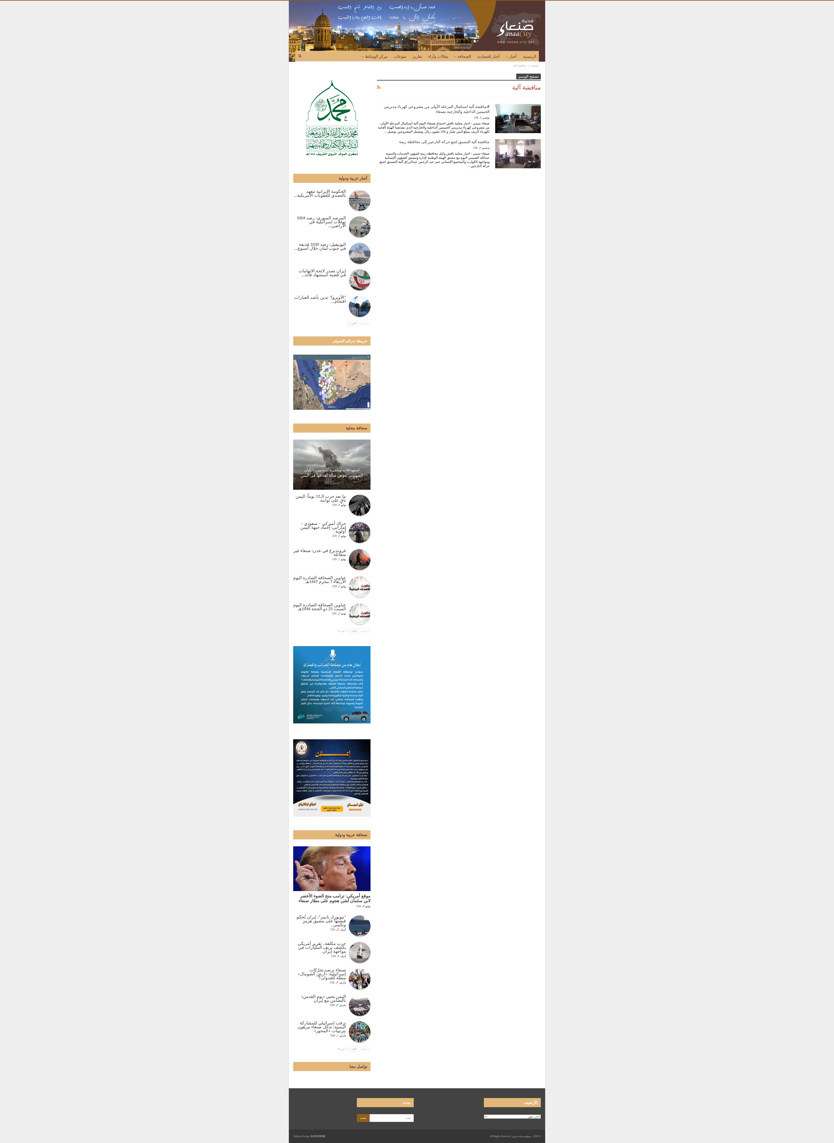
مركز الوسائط (376, 56)
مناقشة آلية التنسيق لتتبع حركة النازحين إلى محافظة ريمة (444, 141)
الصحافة (464, 56)
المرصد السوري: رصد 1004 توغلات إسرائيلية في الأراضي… (321, 222)
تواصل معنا (358, 1066)
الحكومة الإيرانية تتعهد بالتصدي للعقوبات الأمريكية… (320, 194)
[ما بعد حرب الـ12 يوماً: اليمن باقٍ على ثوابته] (360, 505)
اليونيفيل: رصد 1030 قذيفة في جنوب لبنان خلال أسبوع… (320, 247)
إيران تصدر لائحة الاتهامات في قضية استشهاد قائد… (322, 273)
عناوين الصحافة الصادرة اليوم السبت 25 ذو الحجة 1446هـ (319, 607)
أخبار (513, 56)
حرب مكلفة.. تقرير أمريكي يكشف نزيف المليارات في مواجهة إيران (322, 948)
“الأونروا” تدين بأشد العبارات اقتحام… (320, 300)
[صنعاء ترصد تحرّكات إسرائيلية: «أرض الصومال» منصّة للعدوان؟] (360, 979)
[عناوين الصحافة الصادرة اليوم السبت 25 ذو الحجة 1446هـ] (360, 614)
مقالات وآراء (438, 56)
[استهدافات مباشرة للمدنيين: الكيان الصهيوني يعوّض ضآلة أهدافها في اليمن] (332, 464)
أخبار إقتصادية (488, 56)
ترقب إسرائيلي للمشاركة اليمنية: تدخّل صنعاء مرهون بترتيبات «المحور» (322, 1027)
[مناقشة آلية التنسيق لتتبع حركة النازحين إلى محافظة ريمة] (518, 153)
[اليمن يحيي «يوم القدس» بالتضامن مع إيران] (360, 1006)
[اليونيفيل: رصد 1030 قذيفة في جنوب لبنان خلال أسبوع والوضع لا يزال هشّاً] (360, 254)
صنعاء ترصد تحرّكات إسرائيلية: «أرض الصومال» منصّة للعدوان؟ (322, 974)
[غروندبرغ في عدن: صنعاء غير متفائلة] (360, 560)
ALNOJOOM (317, 1136)
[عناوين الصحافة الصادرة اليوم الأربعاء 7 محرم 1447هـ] (360, 587)
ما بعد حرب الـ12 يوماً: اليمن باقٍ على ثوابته (321, 499)
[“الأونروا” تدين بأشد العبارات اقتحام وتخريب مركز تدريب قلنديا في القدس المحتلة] (360, 307)
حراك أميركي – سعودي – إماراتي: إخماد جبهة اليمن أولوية (323, 528)
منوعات (400, 56)
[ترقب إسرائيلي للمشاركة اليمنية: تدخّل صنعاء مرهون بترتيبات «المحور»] (360, 1032)
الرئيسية (529, 56)
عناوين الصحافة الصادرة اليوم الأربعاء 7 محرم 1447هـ (319, 580)
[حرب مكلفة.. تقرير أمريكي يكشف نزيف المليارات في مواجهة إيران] (360, 953)
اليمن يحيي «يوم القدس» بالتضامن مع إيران (323, 999)
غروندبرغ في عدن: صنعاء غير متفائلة (319, 553)
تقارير (417, 56)
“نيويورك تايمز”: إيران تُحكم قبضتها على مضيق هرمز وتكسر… (321, 921)
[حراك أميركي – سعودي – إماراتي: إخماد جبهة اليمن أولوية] (360, 533)
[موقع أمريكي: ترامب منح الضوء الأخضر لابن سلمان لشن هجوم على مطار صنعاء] (332, 868)
